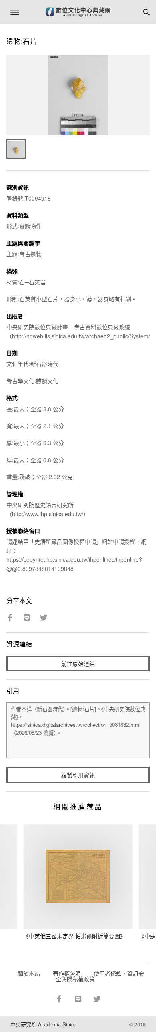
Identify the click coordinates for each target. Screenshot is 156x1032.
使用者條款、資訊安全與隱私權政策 (100, 976)
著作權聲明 (67, 973)
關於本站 (29, 973)
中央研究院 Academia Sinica (43, 1024)
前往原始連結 (78, 664)
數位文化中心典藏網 (78, 12)
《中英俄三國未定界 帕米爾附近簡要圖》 (74, 936)
